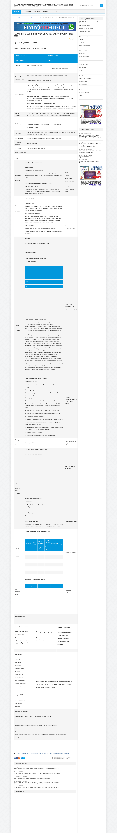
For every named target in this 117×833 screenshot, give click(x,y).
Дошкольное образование (85, 45)
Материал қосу (47, 11)
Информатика (82, 61)
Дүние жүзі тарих (83, 84)
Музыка (81, 59)
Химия (80, 95)
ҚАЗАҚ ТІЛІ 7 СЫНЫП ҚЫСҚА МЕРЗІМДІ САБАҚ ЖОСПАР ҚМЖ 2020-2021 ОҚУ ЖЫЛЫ (36, 768)
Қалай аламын (27, 11)
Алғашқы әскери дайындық (85, 25)
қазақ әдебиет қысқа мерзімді (38, 753)
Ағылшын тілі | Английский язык (86, 28)
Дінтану (81, 48)
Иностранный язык (83, 64)
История (81, 70)
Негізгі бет (17, 11)
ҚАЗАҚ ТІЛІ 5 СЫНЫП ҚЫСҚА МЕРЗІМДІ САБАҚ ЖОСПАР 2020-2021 (32, 778)
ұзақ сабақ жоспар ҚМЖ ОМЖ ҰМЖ (59, 753)
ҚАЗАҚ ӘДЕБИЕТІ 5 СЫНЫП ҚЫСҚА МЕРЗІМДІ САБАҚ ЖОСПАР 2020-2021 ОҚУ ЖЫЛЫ (37, 773)
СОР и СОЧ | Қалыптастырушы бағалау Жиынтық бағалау (90, 22)
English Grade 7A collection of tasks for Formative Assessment (89, 162)
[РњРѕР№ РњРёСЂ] (22, 758)
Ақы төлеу (37, 11)
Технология (81, 87)
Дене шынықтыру (83, 50)
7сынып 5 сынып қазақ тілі (23, 753)
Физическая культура (84, 92)
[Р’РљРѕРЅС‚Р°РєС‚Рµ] (15, 758)
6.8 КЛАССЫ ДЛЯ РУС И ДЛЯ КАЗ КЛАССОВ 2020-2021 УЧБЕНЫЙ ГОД (90, 151)
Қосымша (81, 100)
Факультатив (82, 98)
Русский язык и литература (85, 75)
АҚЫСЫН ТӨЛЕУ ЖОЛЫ (85, 157)
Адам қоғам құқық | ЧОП (84, 31)
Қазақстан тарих (83, 81)
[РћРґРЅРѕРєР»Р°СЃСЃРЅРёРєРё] (19, 758)
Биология (81, 39)
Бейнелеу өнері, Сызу (84, 36)
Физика (80, 89)
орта (48, 753)
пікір (56, 11)
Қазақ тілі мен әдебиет (84, 73)
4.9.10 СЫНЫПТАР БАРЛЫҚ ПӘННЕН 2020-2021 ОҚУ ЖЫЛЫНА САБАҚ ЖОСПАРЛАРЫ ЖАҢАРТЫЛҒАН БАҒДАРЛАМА (90, 145)
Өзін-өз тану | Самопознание (85, 78)
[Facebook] (17, 758)
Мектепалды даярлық (84, 56)
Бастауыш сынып (83, 34)
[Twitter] (24, 758)
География (81, 42)
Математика (82, 53)
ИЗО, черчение (82, 67)
